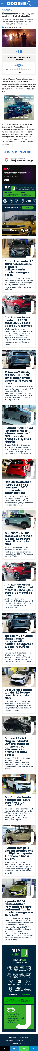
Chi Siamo (9, 1040)
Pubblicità (28, 1040)
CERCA (28, 207)
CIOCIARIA (7, 10)
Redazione (7, 27)
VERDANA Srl (12, 1037)
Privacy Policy (19, 1043)
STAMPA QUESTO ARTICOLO (19, 152)
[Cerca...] (36, 4)
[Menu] (2, 4)
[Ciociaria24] (19, 3)
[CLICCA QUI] (19, 174)
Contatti (19, 1040)
